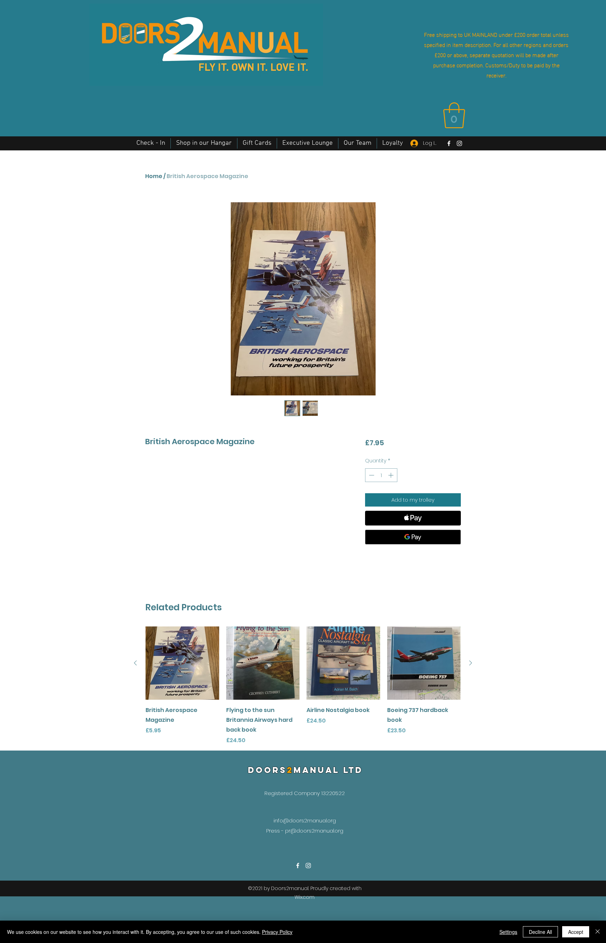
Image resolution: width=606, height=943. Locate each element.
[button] (454, 115)
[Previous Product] (135, 663)
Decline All (540, 931)
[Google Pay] (413, 537)
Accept (575, 931)
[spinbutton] (381, 475)
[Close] (597, 931)
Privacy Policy (277, 931)
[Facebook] (448, 143)
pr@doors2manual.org (314, 830)
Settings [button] (508, 931)
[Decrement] (371, 475)
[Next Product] (470, 663)
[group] (303, 685)
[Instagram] (459, 143)
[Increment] (391, 475)
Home (153, 176)
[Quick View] (182, 663)
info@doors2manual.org (305, 820)
